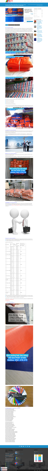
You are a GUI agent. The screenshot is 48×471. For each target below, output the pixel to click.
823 (39, 457)
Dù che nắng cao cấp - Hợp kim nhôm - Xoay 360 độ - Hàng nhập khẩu (39, 27)
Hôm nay (37, 456)
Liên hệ (41, 470)
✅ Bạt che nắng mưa (7, 464)
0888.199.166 (40, 453)
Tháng (37, 458)
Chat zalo (3, 467)
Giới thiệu (37, 470)
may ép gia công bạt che (7, 454)
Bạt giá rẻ (36, 13)
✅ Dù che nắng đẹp (7, 465)
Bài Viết (39, 470)
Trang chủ (35, 470)
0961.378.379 (36, 453)
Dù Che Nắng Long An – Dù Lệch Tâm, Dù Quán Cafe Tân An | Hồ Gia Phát (40, 22)
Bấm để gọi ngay (4, 469)
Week (37, 457)
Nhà (28, 4)
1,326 (39, 458)
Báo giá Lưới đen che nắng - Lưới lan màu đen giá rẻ (39, 31)
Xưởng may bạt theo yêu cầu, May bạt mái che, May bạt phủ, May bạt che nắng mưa (39, 40)
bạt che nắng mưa (11, 453)
